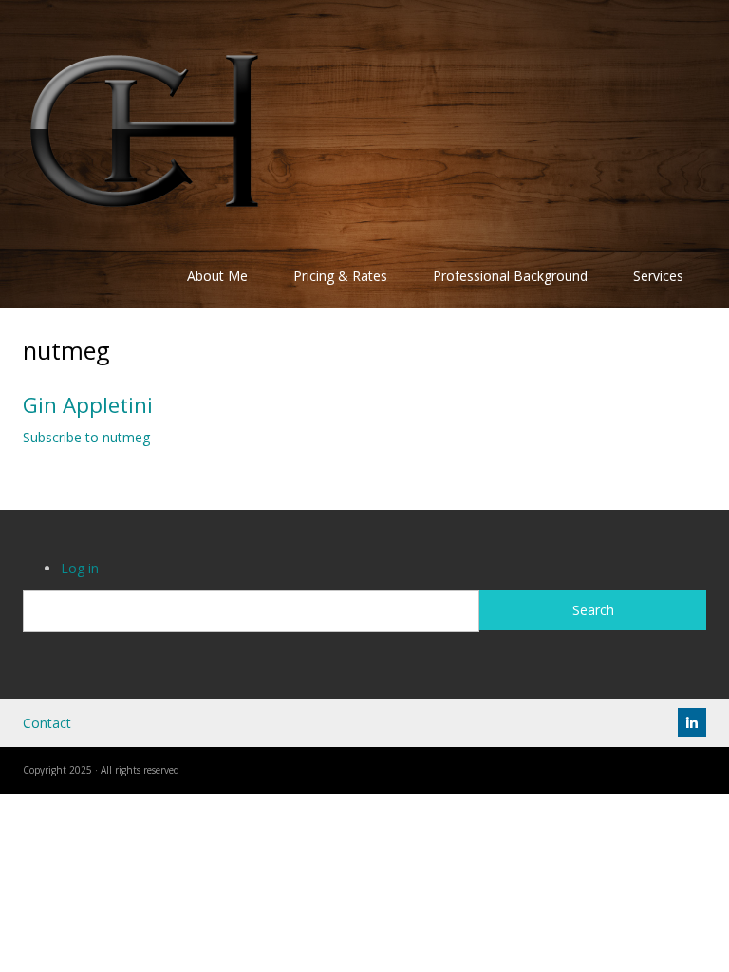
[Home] (144, 130)
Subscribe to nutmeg (86, 437)
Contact (47, 723)
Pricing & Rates (340, 276)
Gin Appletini (88, 405)
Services (658, 276)
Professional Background (510, 276)
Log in (80, 568)
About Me (217, 276)
